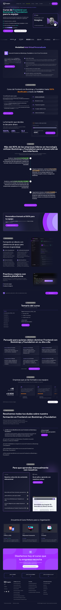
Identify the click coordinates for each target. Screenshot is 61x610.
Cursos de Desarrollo (6, 7)
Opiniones (45, 592)
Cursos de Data (16, 588)
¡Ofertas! (32, 3)
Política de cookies (16, 603)
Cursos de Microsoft (17, 585)
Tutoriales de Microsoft (32, 585)
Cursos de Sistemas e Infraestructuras (20, 599)
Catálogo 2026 (18, 3)
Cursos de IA (28, 3)
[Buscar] (50, 3)
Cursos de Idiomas (17, 594)
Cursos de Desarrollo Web (15, 7)
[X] (4, 591)
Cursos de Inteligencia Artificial (19, 595)
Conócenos (45, 588)
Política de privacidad (7, 603)
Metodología (45, 594)
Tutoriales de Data (31, 588)
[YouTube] (6, 591)
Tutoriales (41, 3)
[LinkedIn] (8, 591)
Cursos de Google (17, 592)
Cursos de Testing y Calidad (18, 590)
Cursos (23, 3)
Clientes (44, 590)
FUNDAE (36, 3)
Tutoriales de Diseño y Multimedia (34, 592)
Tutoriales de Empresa (32, 590)
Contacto (5, 588)
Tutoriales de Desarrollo (32, 583)
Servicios (45, 585)
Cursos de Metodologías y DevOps (19, 597)
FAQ (4, 584)
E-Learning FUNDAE (46, 583)
